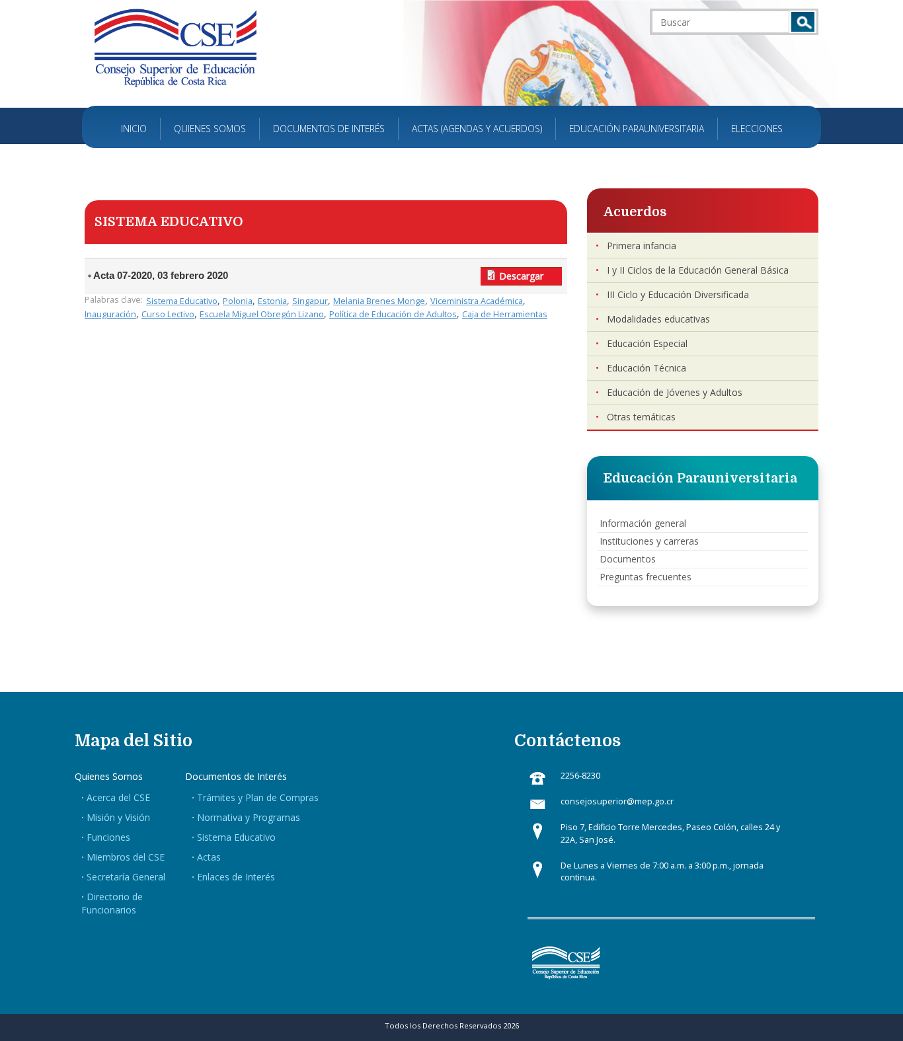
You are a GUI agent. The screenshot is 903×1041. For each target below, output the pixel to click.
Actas (209, 857)
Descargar (521, 276)
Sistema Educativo (181, 301)
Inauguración (110, 314)
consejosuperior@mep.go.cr (617, 801)
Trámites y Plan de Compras (258, 797)
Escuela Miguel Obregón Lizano (262, 314)
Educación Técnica (646, 368)
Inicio (134, 128)
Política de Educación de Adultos (393, 314)
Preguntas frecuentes (645, 576)
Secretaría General (126, 876)
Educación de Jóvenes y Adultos (674, 392)
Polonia (238, 301)
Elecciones (757, 128)
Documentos (628, 559)
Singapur (310, 301)
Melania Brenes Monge (379, 301)
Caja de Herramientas (504, 314)
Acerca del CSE (118, 797)
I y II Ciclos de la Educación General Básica (698, 270)
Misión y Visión (118, 817)
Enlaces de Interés (236, 876)
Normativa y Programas (248, 817)
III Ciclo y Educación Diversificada (678, 294)
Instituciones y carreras (649, 541)
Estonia (272, 301)
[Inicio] (175, 47)
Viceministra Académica (476, 301)
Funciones (108, 837)
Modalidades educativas (658, 319)
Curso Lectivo (167, 314)
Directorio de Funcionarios (112, 903)
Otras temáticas (641, 416)
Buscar (802, 22)
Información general (643, 523)
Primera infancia (641, 245)
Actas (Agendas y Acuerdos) (477, 128)
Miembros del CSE (126, 857)
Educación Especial (647, 343)
